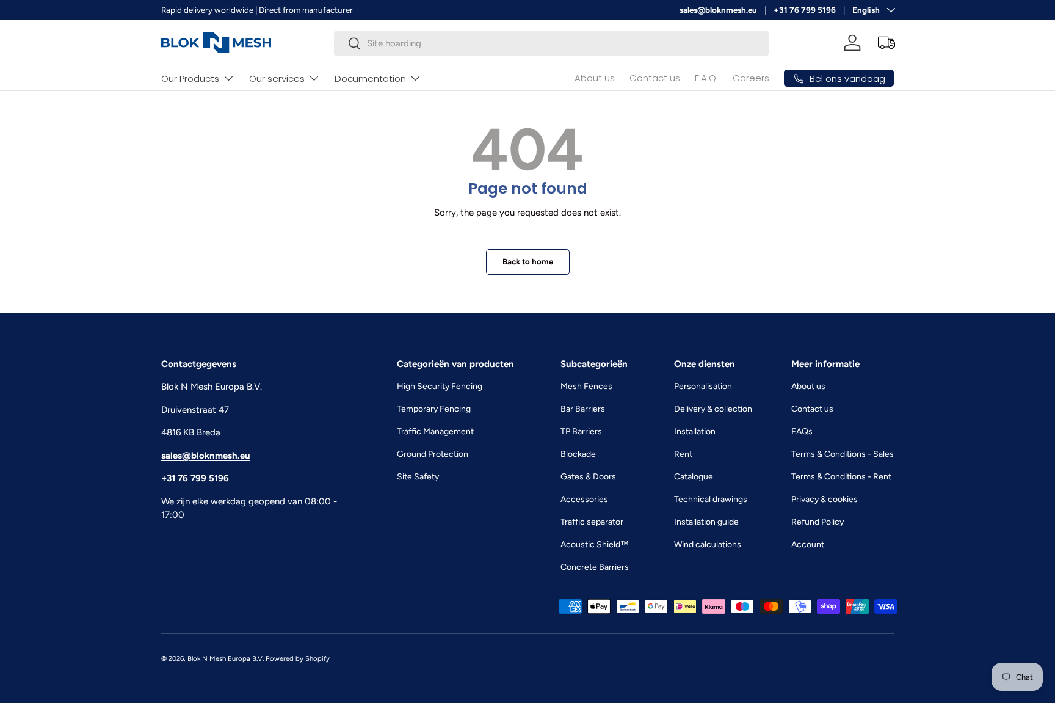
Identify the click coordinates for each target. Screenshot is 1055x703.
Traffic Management (435, 431)
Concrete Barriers (594, 567)
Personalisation (703, 386)
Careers (751, 77)
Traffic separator (591, 522)
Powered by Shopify (298, 658)
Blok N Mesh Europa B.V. (225, 658)
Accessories (584, 499)
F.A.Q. (706, 77)
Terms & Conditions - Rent (841, 477)
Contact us (654, 77)
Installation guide (706, 522)
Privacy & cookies (824, 499)
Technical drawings (710, 499)
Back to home (527, 261)
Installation (695, 431)
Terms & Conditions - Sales (842, 454)
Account (807, 544)
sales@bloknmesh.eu (718, 10)
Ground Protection (432, 454)
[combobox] (551, 43)
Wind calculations (707, 544)
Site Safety (418, 477)
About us (595, 77)
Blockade (578, 454)
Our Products (190, 78)
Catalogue (693, 477)
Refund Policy (817, 522)
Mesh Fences (586, 386)
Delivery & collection (713, 409)
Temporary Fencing (434, 409)
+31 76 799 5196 (805, 10)
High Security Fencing (439, 386)
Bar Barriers (582, 409)
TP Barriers (581, 431)
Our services (277, 78)
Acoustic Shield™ (594, 544)
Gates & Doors (588, 477)
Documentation (370, 78)
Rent (683, 454)
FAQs (802, 431)
